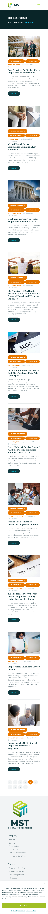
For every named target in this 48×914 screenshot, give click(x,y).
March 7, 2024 (14, 365)
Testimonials (14, 846)
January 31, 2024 (15, 661)
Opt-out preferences (18, 911)
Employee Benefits (17, 868)
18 (20, 787)
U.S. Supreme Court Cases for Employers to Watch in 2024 (23, 220)
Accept (24, 905)
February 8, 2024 (15, 516)
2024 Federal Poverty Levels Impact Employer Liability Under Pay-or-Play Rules (22, 596)
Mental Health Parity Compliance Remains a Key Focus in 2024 (22, 147)
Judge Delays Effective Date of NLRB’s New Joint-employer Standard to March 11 (23, 450)
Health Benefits (17, 131)
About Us (12, 840)
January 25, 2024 (15, 738)
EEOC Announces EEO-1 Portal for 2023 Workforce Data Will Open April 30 (23, 373)
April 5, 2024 (13, 139)
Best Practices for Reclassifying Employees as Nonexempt (24, 71)
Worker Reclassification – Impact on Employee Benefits (23, 523)
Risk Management (16, 875)
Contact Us (13, 849)
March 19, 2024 (14, 214)
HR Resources (16, 61)
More (13, 93)
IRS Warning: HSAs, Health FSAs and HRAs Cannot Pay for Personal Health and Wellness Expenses (23, 295)
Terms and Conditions (17, 856)
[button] (44, 884)
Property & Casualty (17, 871)
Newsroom (32, 61)
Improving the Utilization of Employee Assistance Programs (22, 746)
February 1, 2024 (15, 589)
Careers (12, 843)
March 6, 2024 (14, 442)
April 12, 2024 (14, 65)
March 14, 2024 (14, 286)
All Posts (18, 22)
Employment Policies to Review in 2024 (24, 668)
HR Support (13, 878)
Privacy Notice (31, 911)
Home (10, 22)
